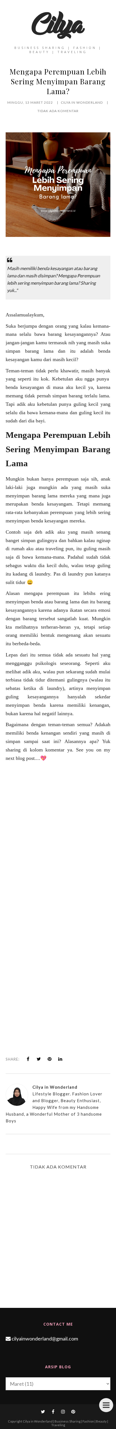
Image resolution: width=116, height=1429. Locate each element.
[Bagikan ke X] (38, 1058)
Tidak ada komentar (58, 111)
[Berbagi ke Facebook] (28, 1058)
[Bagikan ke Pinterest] (49, 1058)
